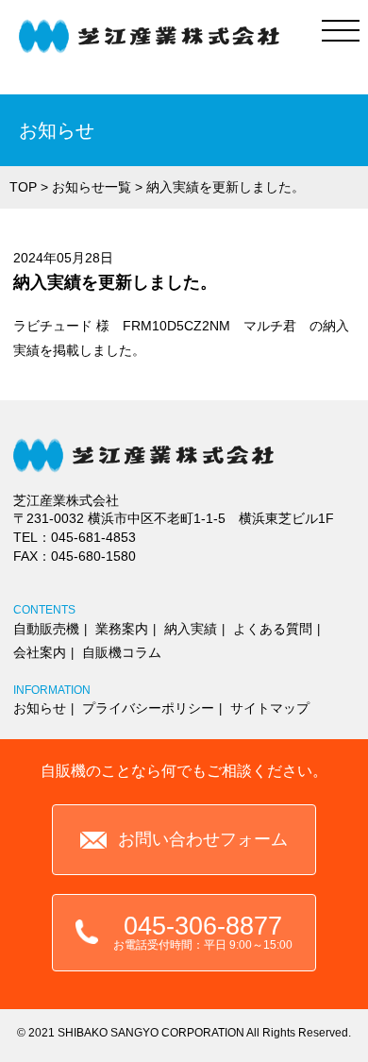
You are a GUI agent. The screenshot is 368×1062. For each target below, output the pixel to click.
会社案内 (39, 652)
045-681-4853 (93, 537)
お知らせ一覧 (91, 186)
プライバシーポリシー (148, 708)
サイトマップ (269, 708)
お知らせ (39, 708)
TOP (23, 186)
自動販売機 (46, 628)
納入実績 (190, 628)
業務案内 (121, 628)
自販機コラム (121, 652)
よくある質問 (272, 628)
